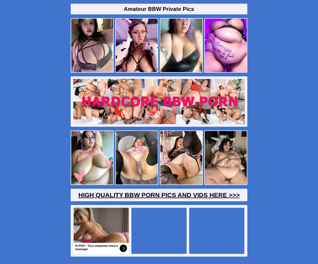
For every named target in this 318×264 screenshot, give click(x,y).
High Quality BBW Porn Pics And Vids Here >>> (159, 195)
